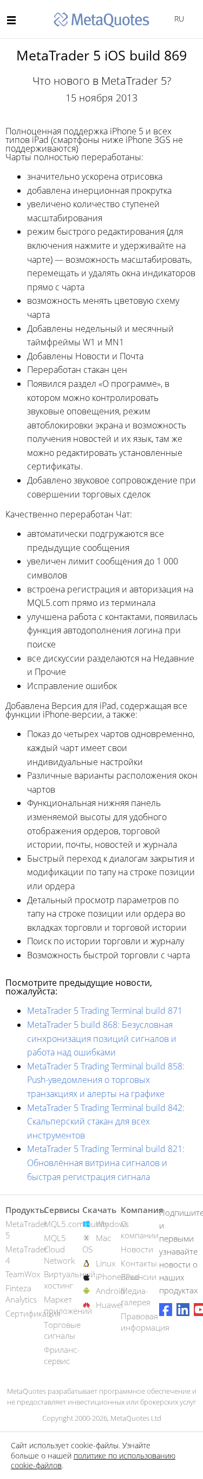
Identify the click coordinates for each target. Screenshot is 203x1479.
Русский (177, 18)
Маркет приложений (68, 1305)
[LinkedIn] (182, 1309)
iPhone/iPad (118, 1276)
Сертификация (33, 1313)
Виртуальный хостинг (69, 1280)
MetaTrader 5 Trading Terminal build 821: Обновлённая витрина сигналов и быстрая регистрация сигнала (106, 1162)
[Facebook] (165, 1309)
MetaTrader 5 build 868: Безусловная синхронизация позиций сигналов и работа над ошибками (101, 1038)
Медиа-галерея (135, 1296)
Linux (105, 1263)
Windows (112, 1223)
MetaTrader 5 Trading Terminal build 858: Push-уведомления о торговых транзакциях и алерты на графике (106, 1080)
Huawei (109, 1304)
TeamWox (22, 1274)
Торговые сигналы (62, 1330)
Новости (137, 1249)
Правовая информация (145, 1322)
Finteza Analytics (21, 1294)
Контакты (139, 1263)
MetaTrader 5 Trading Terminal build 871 (104, 1011)
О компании (140, 1229)
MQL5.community (76, 1223)
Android (110, 1290)
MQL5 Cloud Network (59, 1249)
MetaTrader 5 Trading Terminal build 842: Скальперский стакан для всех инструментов (106, 1121)
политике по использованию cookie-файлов (93, 1460)
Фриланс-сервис (62, 1355)
